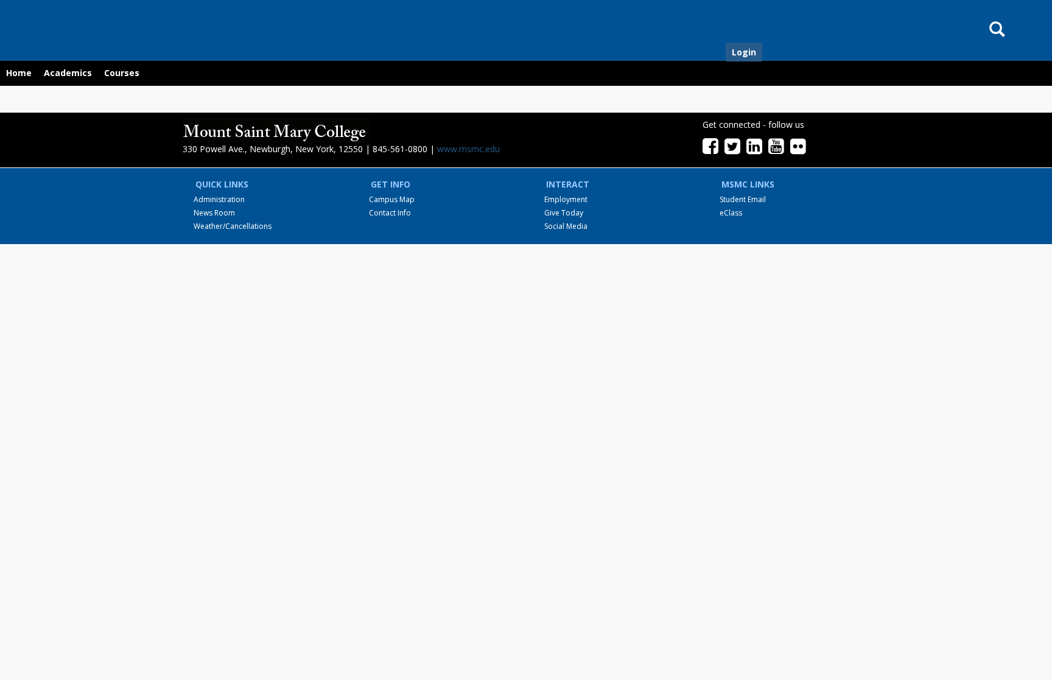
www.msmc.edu (468, 149)
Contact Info (390, 213)
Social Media (565, 226)
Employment (565, 199)
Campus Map (392, 199)
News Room (214, 213)
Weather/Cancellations (233, 226)
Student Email (743, 199)
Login (744, 52)
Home (19, 73)
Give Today (563, 213)
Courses (121, 73)
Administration (219, 199)
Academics (68, 73)
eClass (731, 213)
